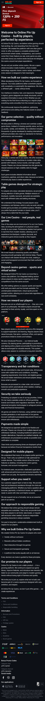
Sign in (7, 25)
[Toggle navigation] (2, 2)
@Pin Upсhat (5, 666)
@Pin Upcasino (6, 671)
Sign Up (38, 2)
